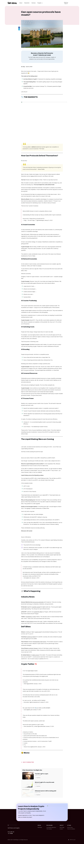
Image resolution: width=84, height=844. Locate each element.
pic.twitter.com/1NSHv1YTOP (34, 576)
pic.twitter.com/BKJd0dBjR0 (43, 707)
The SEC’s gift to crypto (41, 773)
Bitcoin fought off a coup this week (44, 782)
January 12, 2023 (48, 220)
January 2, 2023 (35, 577)
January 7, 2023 (37, 683)
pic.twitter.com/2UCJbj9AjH (38, 700)
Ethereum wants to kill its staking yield (45, 790)
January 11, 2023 (37, 709)
